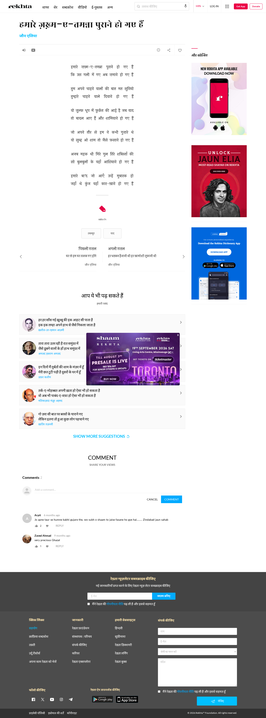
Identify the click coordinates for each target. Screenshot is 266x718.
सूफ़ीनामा (120, 636)
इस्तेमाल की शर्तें (56, 713)
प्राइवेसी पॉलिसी (37, 713)
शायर (45, 7)
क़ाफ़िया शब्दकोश (38, 636)
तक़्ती (32, 645)
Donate (256, 6)
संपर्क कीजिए (79, 645)
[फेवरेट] (179, 50)
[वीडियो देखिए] (33, 50)
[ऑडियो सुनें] (24, 50)
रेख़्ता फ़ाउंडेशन (80, 628)
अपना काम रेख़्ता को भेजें (42, 661)
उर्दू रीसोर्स (34, 653)
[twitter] (43, 699)
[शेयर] (168, 50)
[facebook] (33, 699)
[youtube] (52, 699)
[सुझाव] (158, 50)
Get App (240, 6)
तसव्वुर (91, 233)
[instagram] (61, 699)
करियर (76, 653)
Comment (171, 499)
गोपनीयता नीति (115, 604)
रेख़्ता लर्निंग (121, 653)
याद (112, 233)
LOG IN (214, 6)
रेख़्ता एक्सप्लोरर (81, 661)
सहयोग (33, 628)
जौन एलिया (28, 36)
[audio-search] (185, 6)
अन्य (110, 7)
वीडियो (82, 7)
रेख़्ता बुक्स (121, 661)
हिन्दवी (118, 628)
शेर (55, 7)
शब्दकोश (67, 7)
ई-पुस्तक (97, 7)
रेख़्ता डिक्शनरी (123, 645)
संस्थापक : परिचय (82, 636)
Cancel (152, 499)
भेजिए (221, 701)
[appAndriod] (102, 699)
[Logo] (20, 7)
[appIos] (127, 699)
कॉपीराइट (72, 713)
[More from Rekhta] (227, 6)
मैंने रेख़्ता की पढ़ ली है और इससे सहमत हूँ (123, 604)
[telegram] (71, 699)
